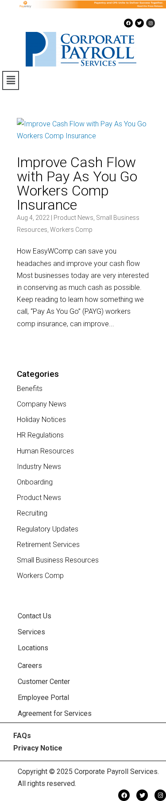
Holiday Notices (41, 419)
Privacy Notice (37, 748)
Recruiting (32, 513)
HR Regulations (40, 435)
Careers (30, 665)
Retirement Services (48, 544)
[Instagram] (150, 23)
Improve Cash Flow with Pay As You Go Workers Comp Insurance (77, 183)
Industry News (39, 466)
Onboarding (35, 482)
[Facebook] (128, 23)
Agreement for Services (55, 713)
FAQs (22, 735)
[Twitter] (139, 23)
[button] (10, 80)
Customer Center (44, 681)
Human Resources (45, 451)
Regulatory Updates (47, 529)
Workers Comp (71, 229)
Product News (73, 217)
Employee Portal (43, 697)
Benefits (29, 388)
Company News (41, 404)
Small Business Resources (58, 560)
